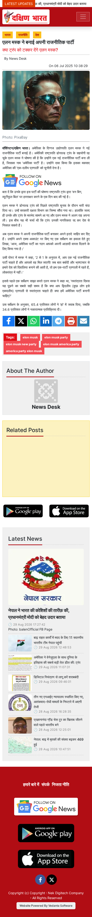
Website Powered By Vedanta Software (46, 905)
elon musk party (56, 337)
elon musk (30, 337)
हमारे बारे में (31, 784)
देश (37, 35)
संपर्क (46, 784)
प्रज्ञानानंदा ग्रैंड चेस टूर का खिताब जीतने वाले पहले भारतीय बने (58, 722)
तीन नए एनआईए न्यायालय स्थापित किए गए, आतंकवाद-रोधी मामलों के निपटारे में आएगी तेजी (59, 702)
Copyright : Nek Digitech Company (57, 893)
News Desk (18, 58)
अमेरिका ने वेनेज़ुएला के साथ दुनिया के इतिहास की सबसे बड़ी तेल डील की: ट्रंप (57, 659)
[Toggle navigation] (83, 16)
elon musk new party (21, 344)
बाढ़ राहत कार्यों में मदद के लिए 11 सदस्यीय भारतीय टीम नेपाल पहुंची (58, 640)
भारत (7, 35)
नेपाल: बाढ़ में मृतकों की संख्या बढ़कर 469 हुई (59, 741)
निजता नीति (60, 784)
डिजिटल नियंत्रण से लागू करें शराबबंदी (56, 677)
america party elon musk (24, 351)
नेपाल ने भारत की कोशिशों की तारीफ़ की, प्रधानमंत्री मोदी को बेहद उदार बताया (38, 613)
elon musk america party (61, 344)
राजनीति (22, 35)
